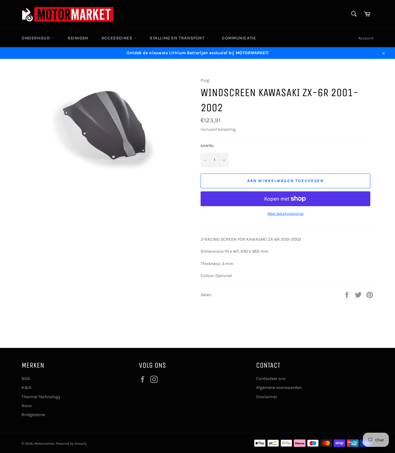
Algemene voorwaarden (278, 387)
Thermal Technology (41, 396)
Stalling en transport (178, 38)
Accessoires (118, 38)
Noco (27, 405)
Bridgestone (33, 414)
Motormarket (44, 444)
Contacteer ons (270, 378)
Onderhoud (37, 38)
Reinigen (78, 38)
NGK (26, 378)
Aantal (207, 146)
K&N (26, 387)
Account (365, 38)
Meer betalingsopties (286, 213)
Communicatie (239, 38)
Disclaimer (266, 396)
